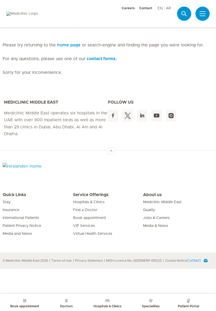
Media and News (17, 234)
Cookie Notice (176, 260)
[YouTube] (156, 116)
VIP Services (84, 226)
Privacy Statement (89, 260)
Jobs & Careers (156, 218)
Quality (149, 210)
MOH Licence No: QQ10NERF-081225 (134, 260)
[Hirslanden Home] (49, 169)
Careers (128, 8)
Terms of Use (61, 260)
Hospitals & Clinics (89, 202)
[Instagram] (171, 116)
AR (168, 8)
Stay (7, 202)
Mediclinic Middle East (162, 202)
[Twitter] (127, 116)
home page (69, 45)
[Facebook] (113, 116)
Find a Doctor (85, 210)
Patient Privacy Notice (22, 226)
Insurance (11, 210)
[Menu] (203, 13)
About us (152, 195)
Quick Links (14, 195)
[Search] (184, 14)
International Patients (21, 218)
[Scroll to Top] (111, 151)
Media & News (155, 226)
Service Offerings (91, 195)
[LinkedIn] (142, 116)
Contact (145, 8)
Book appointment (89, 218)
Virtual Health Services (92, 234)
